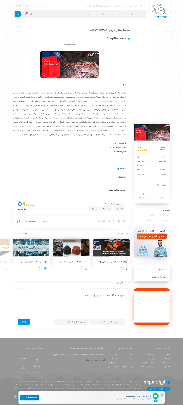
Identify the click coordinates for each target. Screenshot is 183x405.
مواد (92, 14)
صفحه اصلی (44, 6)
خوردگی (129, 362)
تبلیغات (34, 6)
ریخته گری (115, 358)
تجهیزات (102, 14)
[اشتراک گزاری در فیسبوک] (122, 221)
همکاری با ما (166, 367)
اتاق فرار (22, 368)
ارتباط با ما (16, 6)
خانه (168, 354)
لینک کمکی (121, 177)
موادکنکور (22, 358)
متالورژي (129, 354)
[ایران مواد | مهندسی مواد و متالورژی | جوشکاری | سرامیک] (160, 10)
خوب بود (106, 208)
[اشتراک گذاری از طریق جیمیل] (107, 221)
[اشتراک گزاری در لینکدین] (117, 221)
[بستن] (162, 395)
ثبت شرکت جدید (148, 362)
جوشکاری (115, 354)
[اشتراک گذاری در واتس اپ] (102, 221)
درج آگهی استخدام (147, 367)
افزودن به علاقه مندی (156, 389)
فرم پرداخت (150, 358)
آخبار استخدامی (113, 367)
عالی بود (119, 208)
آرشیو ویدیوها (127, 367)
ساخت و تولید (114, 362)
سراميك (129, 358)
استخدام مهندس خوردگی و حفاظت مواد (98, 6)
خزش (153, 215)
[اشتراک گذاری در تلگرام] (97, 221)
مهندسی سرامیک (162, 220)
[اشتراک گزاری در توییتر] (112, 221)
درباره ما (26, 6)
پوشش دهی (164, 215)
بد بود (93, 208)
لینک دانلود (121, 168)
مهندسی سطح (147, 220)
